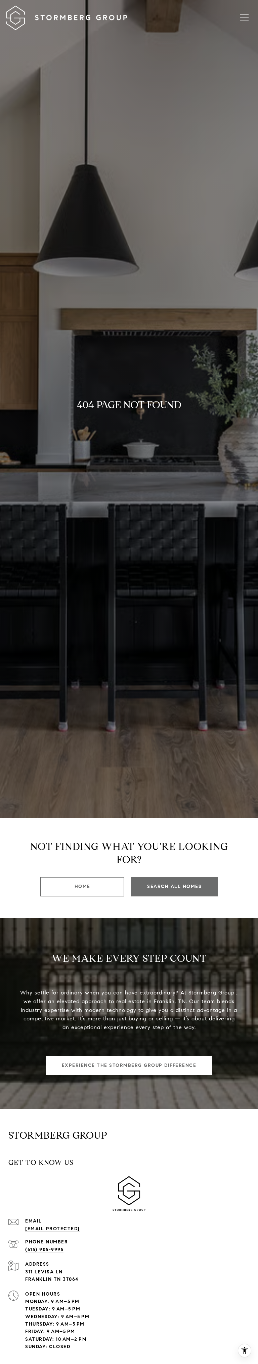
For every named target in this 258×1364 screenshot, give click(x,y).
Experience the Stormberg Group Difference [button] (129, 1065)
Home (82, 886)
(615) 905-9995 (44, 1249)
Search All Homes (174, 886)
